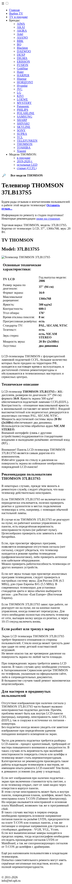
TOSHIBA (24, 147)
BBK (20, 41)
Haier (20, 72)
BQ (19, 44)
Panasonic (23, 106)
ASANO (22, 37)
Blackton (22, 47)
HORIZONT (25, 82)
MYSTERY (24, 102)
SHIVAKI (23, 123)
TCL (20, 137)
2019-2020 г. (25, 161)
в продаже (23, 157)
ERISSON (23, 61)
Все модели (27, 175)
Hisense (21, 78)
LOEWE (22, 99)
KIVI (20, 96)
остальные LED (27, 164)
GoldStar (22, 68)
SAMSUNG (24, 116)
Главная (14, 10)
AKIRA (22, 30)
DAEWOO (24, 51)
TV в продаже (18, 17)
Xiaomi (21, 151)
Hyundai (22, 85)
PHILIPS (22, 109)
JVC (19, 89)
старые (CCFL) (26, 168)
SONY (21, 130)
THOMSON (24, 144)
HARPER (23, 75)
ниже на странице (48, 218)
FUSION (22, 65)
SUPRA (22, 133)
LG (19, 92)
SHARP (22, 120)
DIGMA (22, 58)
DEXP (21, 54)
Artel (20, 34)
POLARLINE (25, 113)
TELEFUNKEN (27, 140)
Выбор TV (16, 13)
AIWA (21, 23)
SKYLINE (23, 127)
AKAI (21, 27)
